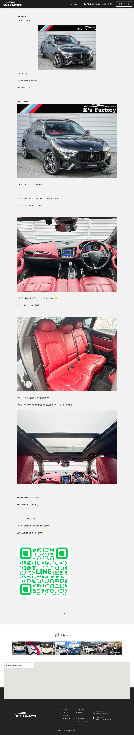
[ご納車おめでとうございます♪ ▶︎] (87, 648)
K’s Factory (74, 4)
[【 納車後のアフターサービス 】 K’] (60, 648)
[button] (124, 4)
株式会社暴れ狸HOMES (91, 4)
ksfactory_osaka (68, 635)
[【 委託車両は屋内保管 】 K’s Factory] (74, 648)
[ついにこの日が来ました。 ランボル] (33, 648)
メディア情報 (108, 4)
